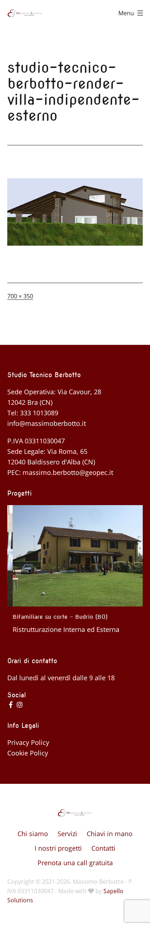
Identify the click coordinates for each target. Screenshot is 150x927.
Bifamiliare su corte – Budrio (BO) (54, 616)
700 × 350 (20, 296)
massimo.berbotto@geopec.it (68, 472)
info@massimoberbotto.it (46, 423)
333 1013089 (39, 412)
